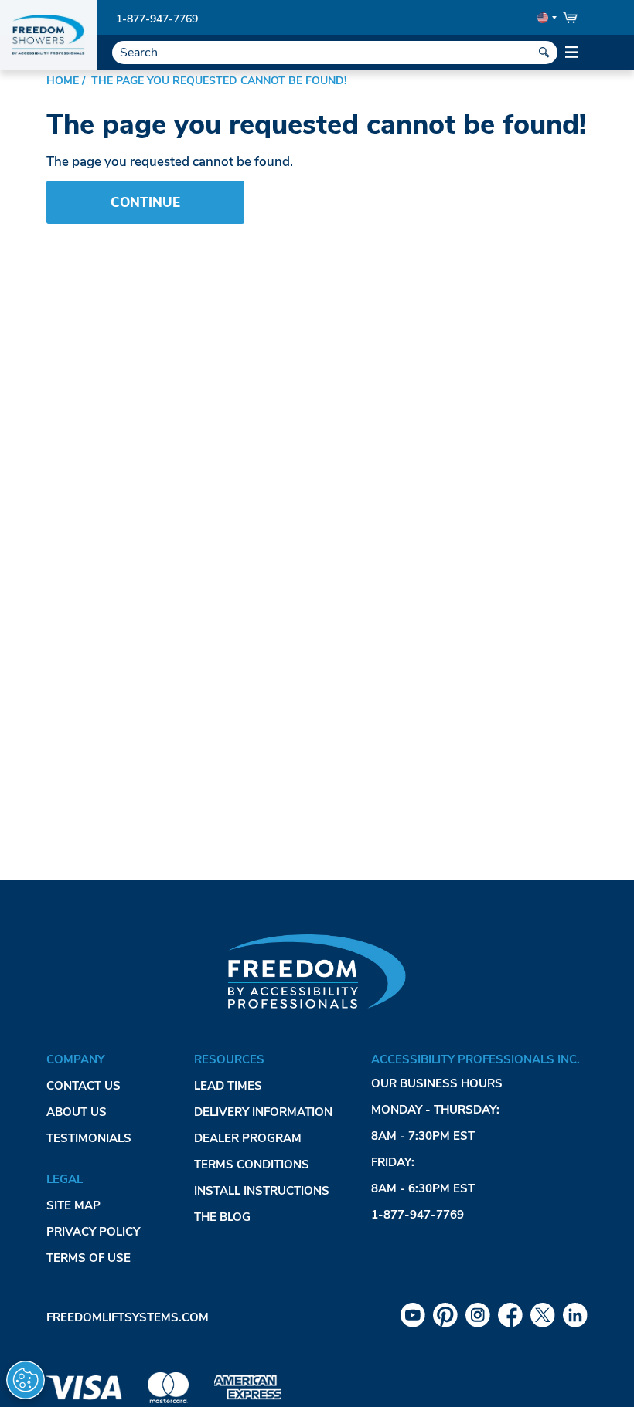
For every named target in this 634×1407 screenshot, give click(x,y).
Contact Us (83, 1085)
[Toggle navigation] (572, 52)
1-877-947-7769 (157, 18)
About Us (76, 1112)
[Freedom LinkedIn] (575, 1315)
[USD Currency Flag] (545, 17)
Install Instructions (261, 1190)
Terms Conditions (251, 1164)
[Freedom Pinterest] (445, 1315)
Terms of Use (88, 1258)
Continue (145, 203)
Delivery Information (263, 1112)
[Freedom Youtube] (413, 1315)
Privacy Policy (93, 1231)
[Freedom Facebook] (510, 1315)
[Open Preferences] (25, 1380)
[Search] (544, 52)
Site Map (73, 1205)
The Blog (222, 1217)
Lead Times (228, 1085)
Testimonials (88, 1138)
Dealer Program (248, 1138)
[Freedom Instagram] (477, 1315)
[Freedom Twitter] (542, 1315)
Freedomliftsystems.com (127, 1317)
